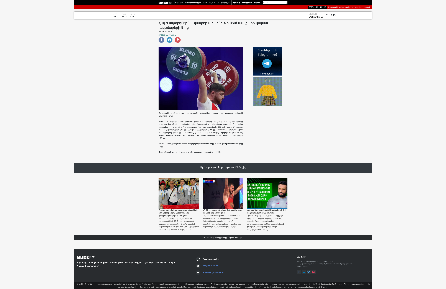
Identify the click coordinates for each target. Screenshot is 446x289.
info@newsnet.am (210, 266)
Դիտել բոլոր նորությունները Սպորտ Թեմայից (223, 237)
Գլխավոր (179, 2)
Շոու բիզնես (247, 2)
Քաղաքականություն (193, 2)
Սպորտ (257, 2)
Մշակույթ (236, 2)
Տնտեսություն (209, 2)
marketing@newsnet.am (213, 272)
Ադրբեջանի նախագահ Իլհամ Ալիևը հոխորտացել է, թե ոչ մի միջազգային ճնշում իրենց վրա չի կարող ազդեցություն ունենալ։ (356, 7)
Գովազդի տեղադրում (87, 266)
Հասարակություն (224, 2)
